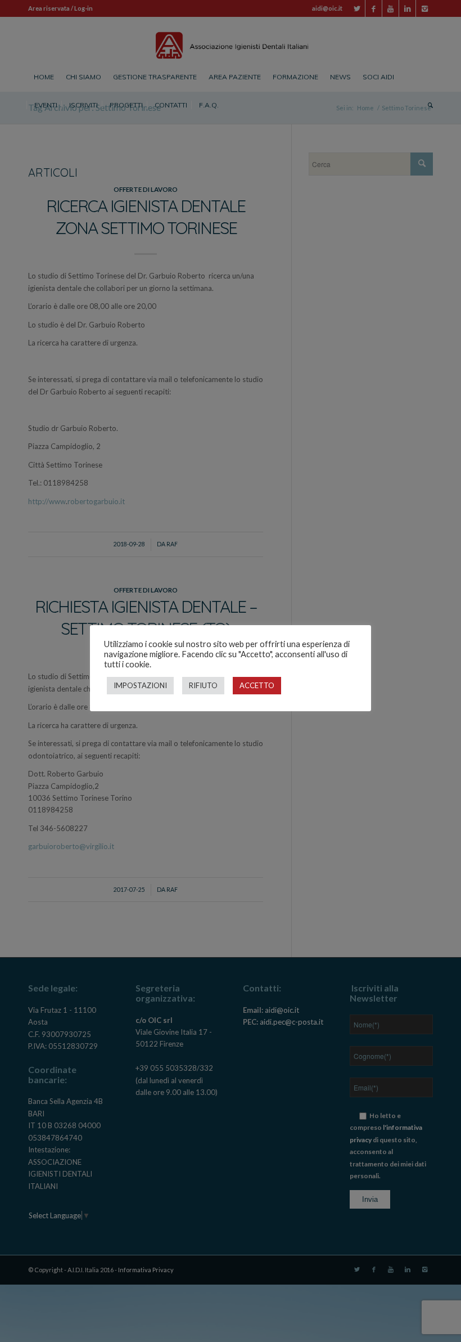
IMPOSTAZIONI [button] (140, 685)
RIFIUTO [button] (203, 685)
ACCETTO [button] (256, 685)
